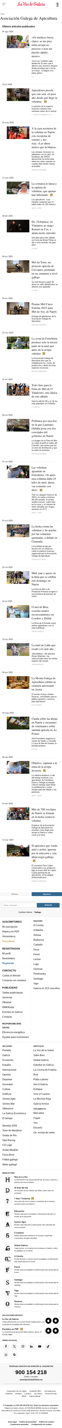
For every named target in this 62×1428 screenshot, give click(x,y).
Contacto (7, 1017)
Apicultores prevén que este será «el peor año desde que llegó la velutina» (44, 95)
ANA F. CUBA (37, 208)
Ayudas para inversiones (15, 1037)
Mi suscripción (10, 926)
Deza (36, 949)
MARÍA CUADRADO (39, 881)
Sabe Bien (39, 1055)
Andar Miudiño (10, 1150)
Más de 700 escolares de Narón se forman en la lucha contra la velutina (44, 814)
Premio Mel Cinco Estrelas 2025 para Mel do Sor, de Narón (44, 307)
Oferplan (6, 1002)
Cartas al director (11, 975)
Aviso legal (12, 1422)
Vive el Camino (41, 1094)
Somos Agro (8, 1098)
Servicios (7, 997)
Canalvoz (27, 1394)
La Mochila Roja (42, 1098)
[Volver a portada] (31, 4)
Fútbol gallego (10, 1159)
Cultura (6, 1089)
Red (35, 1074)
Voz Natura (38, 1394)
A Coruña (38, 925)
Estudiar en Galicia (43, 1065)
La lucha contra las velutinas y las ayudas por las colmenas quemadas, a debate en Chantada (44, 533)
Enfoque (37, 1089)
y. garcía (36, 407)
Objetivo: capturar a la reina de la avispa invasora (44, 766)
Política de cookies (46, 1422)
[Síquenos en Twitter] (14, 1346)
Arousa (37, 935)
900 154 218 (31, 1372)
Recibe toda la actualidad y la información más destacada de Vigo (36, 1293)
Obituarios (7, 1108)
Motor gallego (9, 1164)
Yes (35, 1122)
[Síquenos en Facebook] (6, 1346)
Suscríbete (8, 941)
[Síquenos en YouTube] (39, 1346)
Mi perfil (6, 953)
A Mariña (38, 930)
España (6, 1065)
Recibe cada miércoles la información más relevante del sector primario (34, 1224)
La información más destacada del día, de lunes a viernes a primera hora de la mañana (36, 1179)
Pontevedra (39, 973)
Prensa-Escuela (51, 1394)
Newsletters (8, 958)
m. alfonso (37, 705)
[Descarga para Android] (56, 1321)
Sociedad (7, 1084)
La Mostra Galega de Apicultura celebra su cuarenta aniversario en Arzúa (44, 683)
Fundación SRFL (35, 1391)
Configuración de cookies (41, 1424)
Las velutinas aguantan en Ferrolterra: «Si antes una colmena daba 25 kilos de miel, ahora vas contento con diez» (44, 478)
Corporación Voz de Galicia (16, 1391)
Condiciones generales (19, 1424)
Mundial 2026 (9, 1125)
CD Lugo (7, 1145)
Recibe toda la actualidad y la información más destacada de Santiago (36, 1282)
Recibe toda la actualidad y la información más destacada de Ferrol (36, 1269)
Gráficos (6, 1094)
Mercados (38, 1113)
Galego (37, 912)
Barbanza (38, 939)
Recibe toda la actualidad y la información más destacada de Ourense (36, 1304)
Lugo (36, 964)
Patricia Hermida (39, 170)
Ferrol (36, 954)
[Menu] (4, 4)
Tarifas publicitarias (12, 992)
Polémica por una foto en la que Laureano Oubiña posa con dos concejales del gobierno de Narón (44, 428)
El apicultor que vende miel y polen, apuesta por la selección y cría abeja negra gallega (44, 851)
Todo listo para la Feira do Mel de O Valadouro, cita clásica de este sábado (44, 390)
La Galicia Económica (14, 1113)
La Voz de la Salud (43, 1050)
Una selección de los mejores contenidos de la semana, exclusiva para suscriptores (34, 1201)
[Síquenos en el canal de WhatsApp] (6, 1355)
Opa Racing (8, 1140)
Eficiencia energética (13, 1032)
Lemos (37, 959)
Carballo (38, 944)
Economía (7, 1060)
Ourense (38, 969)
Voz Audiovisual (50, 1391)
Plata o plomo (40, 1079)
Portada (6, 1050)
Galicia (6, 1055)
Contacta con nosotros (14, 980)
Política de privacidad (27, 1422)
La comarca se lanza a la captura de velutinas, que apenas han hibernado (44, 189)
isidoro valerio (39, 325)
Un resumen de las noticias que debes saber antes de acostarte (34, 1190)
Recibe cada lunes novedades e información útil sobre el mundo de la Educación (34, 1213)
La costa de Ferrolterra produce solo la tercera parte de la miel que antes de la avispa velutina (44, 346)
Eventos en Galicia (12, 1012)
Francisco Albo (39, 559)
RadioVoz (9, 1394)
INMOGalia (8, 1007)
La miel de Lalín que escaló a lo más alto (44, 647)
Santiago (38, 978)
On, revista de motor (44, 1132)
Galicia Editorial (34, 1396)
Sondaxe (18, 1394)
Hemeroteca (8, 936)
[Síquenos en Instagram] (22, 1346)
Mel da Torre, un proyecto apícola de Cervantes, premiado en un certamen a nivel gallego (44, 269)
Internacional (9, 1069)
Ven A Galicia (40, 1084)
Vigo (35, 983)
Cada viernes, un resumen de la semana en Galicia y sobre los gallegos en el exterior (36, 1248)
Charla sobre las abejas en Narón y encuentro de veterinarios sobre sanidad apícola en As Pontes (44, 726)
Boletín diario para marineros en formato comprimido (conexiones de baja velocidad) (33, 1235)
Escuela (37, 1127)
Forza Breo (8, 1154)
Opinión (6, 1074)
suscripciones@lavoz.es (31, 1379)
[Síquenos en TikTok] (48, 1346)
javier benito (38, 664)
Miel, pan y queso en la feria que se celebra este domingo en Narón (44, 578)
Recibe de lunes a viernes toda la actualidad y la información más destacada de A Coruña (36, 1259)
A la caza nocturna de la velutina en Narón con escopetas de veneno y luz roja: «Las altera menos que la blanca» (44, 137)
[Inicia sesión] (57, 4)
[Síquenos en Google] (14, 1355)
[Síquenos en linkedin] (31, 1346)
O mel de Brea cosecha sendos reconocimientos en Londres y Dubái (43, 612)
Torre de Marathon (12, 1130)
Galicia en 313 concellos (46, 988)
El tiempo (7, 1118)
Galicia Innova (41, 1103)
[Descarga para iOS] (48, 1321)
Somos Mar (8, 1103)
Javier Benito (38, 631)
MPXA (24, 1396)
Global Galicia (41, 1060)
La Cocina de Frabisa (44, 1069)
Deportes (7, 1079)
